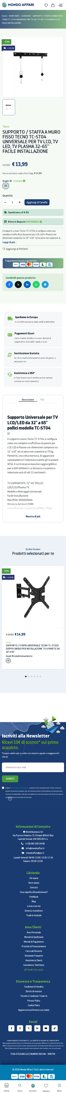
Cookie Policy (34, 1005)
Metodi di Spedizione (33, 937)
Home (4, 16)
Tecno (8, 642)
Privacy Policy (33, 1000)
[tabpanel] (33, 67)
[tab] (9, 107)
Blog (34, 901)
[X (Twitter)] (29, 1028)
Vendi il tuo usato (35, 969)
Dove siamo (34, 882)
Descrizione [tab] (28, 399)
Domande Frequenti (34, 955)
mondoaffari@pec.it (35, 853)
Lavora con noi (34, 906)
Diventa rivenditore (34, 910)
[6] (40, 676)
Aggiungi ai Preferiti (17, 248)
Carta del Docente (34, 951)
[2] (28, 676)
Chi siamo (33, 878)
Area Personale (34, 932)
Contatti (34, 887)
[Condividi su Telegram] (45, 284)
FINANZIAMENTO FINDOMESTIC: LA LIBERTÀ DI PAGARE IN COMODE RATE (33, 1041)
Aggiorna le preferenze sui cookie (33, 1010)
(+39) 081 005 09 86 (35, 843)
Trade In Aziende (33, 915)
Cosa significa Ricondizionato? (34, 892)
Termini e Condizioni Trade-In (33, 996)
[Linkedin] (37, 1028)
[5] (37, 676)
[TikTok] (55, 1028)
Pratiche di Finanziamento (34, 946)
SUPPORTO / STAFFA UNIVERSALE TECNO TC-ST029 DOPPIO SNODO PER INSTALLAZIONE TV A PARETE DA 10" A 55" (33, 648)
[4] (34, 676)
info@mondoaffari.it (35, 848)
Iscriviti (10, 778)
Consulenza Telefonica (33, 965)
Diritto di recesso (34, 991)
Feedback (33, 896)
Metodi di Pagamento (34, 941)
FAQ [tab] (42, 399)
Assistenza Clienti (33, 960)
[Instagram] (20, 1028)
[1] (26, 676)
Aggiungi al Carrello (37, 202)
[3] (31, 676)
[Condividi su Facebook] (9, 284)
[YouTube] (46, 1028)
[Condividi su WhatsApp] (36, 284)
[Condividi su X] (18, 284)
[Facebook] (11, 1028)
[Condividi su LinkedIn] (27, 284)
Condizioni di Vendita (33, 986)
